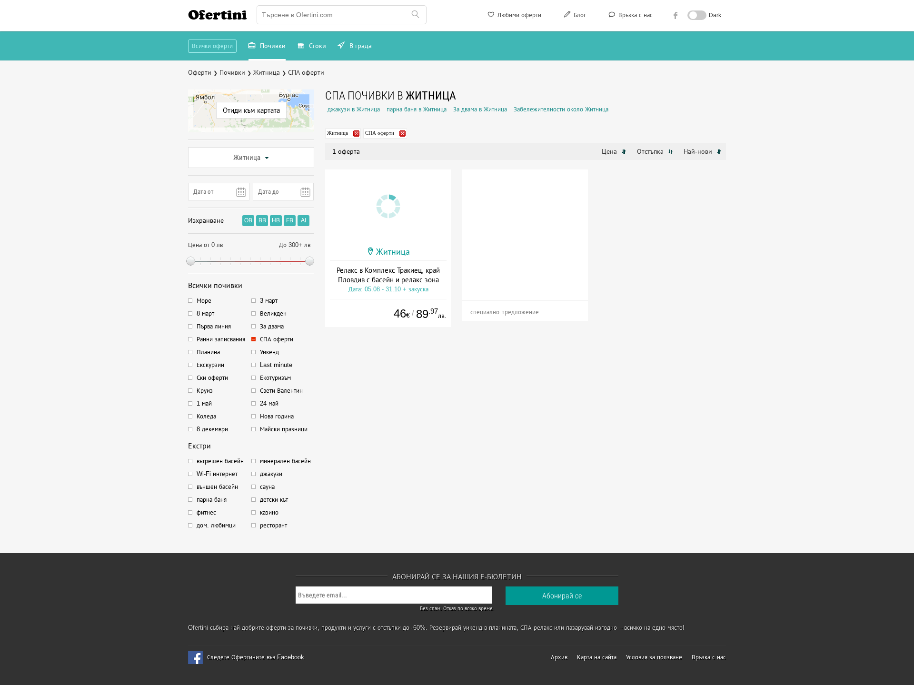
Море (204, 300)
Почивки (272, 46)
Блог (579, 15)
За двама (272, 326)
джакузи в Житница (354, 109)
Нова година (277, 416)
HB (276, 220)
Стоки (316, 46)
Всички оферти (212, 46)
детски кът (274, 499)
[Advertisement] (525, 228)
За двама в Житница (480, 109)
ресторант (273, 525)
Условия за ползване (654, 657)
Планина (208, 352)
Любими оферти (518, 15)
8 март (205, 313)
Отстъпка (651, 151)
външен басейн (217, 486)
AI (303, 220)
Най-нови (699, 151)
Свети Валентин (281, 390)
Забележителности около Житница (561, 109)
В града (360, 46)
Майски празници (284, 429)
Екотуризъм (275, 377)
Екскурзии (210, 364)
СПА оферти (276, 339)
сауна (267, 486)
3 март (269, 300)
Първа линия (214, 326)
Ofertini (217, 14)
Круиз (205, 390)
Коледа (206, 416)
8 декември (212, 429)
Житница (246, 157)
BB (262, 220)
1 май (204, 403)
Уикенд (269, 352)
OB (248, 220)
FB (289, 220)
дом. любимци (216, 525)
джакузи (271, 473)
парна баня (212, 499)
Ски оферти (212, 377)
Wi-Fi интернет (217, 473)
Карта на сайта (596, 657)
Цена (610, 151)
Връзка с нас (634, 15)
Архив (559, 657)
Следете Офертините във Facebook (255, 657)
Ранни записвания (221, 339)
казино (269, 512)
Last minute (276, 364)
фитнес (206, 512)
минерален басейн (285, 461)
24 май (269, 403)
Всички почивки (215, 285)
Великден (273, 313)
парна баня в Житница (417, 109)
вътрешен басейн (220, 461)
